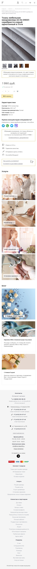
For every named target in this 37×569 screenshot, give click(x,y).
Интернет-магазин (18, 396)
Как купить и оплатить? (11, 161)
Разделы (19, 540)
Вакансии (19, 555)
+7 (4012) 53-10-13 (19, 429)
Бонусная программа (18, 517)
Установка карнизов (11, 276)
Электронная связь (18, 444)
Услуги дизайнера (10, 249)
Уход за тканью (19, 560)
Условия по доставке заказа (13, 163)
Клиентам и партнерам (19, 499)
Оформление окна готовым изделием (19, 494)
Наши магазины (18, 449)
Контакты (18, 393)
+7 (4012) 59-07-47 (20, 414)
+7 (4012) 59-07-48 (20, 419)
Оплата (19, 505)
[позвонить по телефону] (7, 125)
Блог (18, 553)
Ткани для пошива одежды (18, 469)
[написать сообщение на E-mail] (12, 125)
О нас (19, 543)
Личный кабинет (19, 519)
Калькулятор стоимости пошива (19, 515)
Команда (19, 550)
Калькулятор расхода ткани (18, 512)
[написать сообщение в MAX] (16, 125)
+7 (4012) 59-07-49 (20, 409)
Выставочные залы (19, 558)
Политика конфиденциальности (19, 529)
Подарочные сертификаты (19, 522)
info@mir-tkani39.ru (18, 446)
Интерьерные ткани (19, 472)
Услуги (19, 481)
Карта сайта (19, 536)
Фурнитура (18, 474)
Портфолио (19, 548)
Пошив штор (8, 222)
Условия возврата (19, 510)
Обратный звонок (18, 433)
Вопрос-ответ (19, 507)
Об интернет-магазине (19, 531)
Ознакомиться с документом (18, 137)
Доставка (19, 502)
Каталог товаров (19, 466)
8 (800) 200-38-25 (19, 399)
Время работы (18, 437)
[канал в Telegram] (3, 125)
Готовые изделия (19, 476)
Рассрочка (19, 524)
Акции (19, 527)
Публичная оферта (19, 534)
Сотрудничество (19, 546)
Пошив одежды (9, 196)
